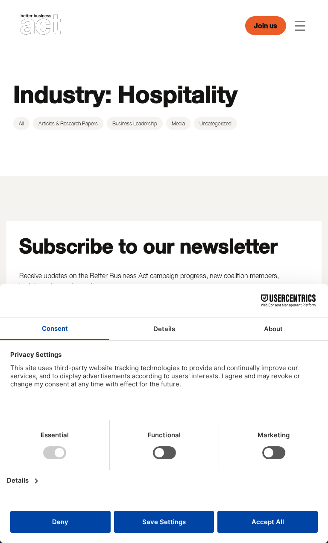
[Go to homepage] (40, 25)
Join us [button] (265, 25)
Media (178, 123)
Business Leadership (134, 123)
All (21, 123)
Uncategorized (215, 123)
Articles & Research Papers (68, 123)
